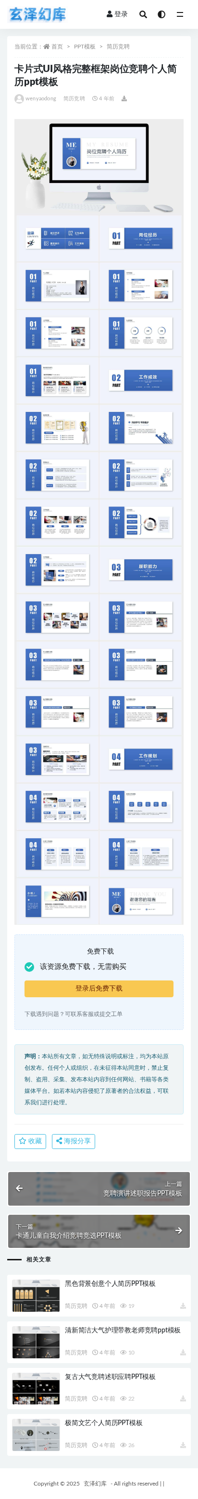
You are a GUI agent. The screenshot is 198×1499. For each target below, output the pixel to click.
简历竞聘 (118, 46)
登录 (121, 14)
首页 (57, 46)
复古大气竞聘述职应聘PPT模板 (110, 1377)
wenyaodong (40, 98)
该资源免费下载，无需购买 (83, 966)
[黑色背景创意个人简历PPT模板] (36, 1296)
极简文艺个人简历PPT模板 (103, 1423)
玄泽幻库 (95, 1484)
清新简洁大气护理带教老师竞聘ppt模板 (123, 1330)
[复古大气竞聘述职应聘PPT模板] (36, 1389)
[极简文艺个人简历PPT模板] (36, 1435)
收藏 (34, 1141)
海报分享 (76, 1141)
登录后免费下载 (99, 988)
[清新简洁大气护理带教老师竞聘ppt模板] (36, 1342)
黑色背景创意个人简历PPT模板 (110, 1284)
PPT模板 (85, 46)
